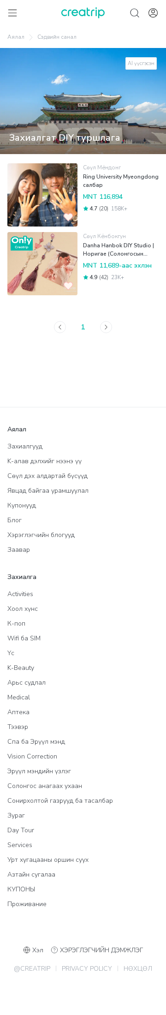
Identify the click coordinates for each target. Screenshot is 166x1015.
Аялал (15, 37)
